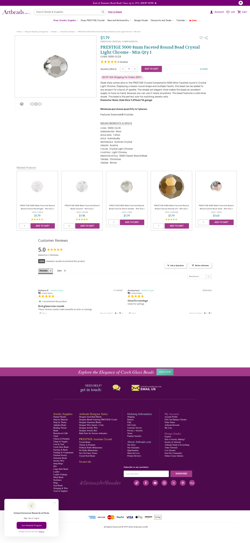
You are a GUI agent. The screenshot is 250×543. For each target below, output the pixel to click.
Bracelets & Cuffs (60, 433)
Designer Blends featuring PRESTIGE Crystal (98, 419)
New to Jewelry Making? (175, 439)
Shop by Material (60, 419)
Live (194, 20)
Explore (168, 436)
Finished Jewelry (60, 455)
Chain (55, 436)
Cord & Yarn (58, 444)
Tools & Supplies (60, 491)
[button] (116, 313)
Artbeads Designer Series (93, 414)
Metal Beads (58, 477)
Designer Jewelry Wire (88, 427)
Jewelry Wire (58, 460)
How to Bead (115, 12)
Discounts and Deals (161, 20)
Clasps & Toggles (60, 441)
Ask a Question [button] (177, 265)
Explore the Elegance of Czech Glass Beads (116, 372)
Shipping (131, 416)
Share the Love (133, 453)
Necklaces (57, 480)
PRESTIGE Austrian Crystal (95, 439)
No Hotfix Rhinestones (88, 450)
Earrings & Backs (60, 449)
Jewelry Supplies (62, 414)
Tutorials (180, 20)
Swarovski (85, 461)
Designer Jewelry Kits (88, 430)
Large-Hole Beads (60, 469)
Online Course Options (174, 455)
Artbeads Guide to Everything (177, 444)
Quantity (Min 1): (108, 69)
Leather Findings (60, 474)
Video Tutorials (171, 447)
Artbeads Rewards (172, 425)
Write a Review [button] (202, 265)
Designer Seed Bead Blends (90, 416)
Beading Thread (59, 427)
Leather (56, 471)
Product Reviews (134, 455)
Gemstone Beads (60, 458)
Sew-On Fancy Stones (88, 453)
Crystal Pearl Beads (87, 455)
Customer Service (134, 427)
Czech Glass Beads (61, 447)
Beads (55, 430)
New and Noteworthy (118, 20)
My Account (172, 414)
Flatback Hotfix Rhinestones (90, 447)
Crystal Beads (84, 442)
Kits (55, 466)
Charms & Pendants (61, 438)
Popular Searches (134, 436)
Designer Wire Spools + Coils (91, 425)
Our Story (131, 444)
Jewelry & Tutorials (173, 442)
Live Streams (170, 450)
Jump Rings (58, 463)
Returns (130, 419)
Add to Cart (43, 226)
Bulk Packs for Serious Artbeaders (93, 433)
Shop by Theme (59, 422)
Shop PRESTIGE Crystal (92, 20)
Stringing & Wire (60, 488)
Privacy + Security (135, 430)
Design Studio (141, 20)
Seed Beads (58, 485)
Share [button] (44, 313)
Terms (129, 433)
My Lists (168, 427)
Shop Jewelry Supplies (64, 20)
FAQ (129, 422)
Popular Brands (59, 416)
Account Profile (171, 416)
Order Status (170, 422)
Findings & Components (63, 452)
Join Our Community (173, 453)
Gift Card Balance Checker (176, 419)
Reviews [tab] (43, 270)
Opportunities (132, 450)
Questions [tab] (62, 271)
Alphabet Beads (59, 425)
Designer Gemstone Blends (90, 422)
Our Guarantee (133, 447)
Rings (55, 482)
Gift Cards (131, 425)
